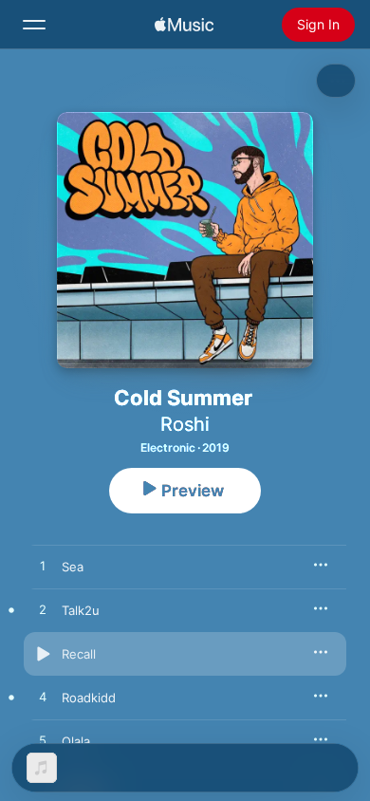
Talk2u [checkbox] (81, 610)
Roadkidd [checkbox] (89, 697)
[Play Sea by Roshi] (43, 566)
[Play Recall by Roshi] (43, 653)
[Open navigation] (34, 25)
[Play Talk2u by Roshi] (43, 610)
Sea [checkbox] (72, 566)
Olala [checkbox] (76, 741)
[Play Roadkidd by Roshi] (43, 697)
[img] (184, 24)
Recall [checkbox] (79, 653)
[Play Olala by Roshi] (43, 741)
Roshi (185, 424)
